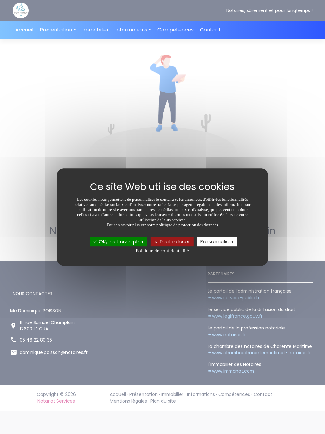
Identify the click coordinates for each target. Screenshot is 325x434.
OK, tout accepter (120, 241)
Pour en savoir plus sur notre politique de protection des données (162, 224)
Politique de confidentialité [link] (162, 250)
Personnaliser (217, 241)
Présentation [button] (56, 29)
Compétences (175, 29)
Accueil (24, 29)
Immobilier (95, 29)
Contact (210, 29)
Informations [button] (131, 29)
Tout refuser (174, 241)
